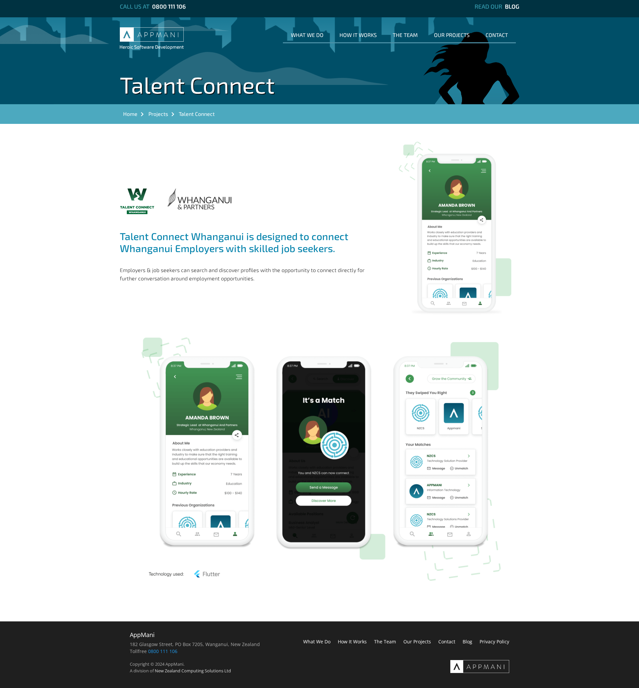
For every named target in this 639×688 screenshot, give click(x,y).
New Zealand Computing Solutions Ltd (193, 671)
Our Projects (452, 35)
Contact (497, 35)
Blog (512, 6)
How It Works (358, 35)
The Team (405, 35)
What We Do (307, 35)
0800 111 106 (169, 6)
